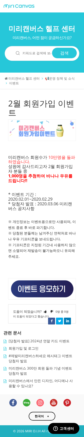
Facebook (51, 320)
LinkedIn (67, 320)
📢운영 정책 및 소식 (60, 78)
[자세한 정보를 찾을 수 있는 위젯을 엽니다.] (63, 429)
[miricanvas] (19, 6)
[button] (45, 311)
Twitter (59, 320)
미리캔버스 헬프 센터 (42, 28)
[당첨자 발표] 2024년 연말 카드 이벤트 (39, 341)
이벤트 (14, 83)
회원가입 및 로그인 (23, 348)
